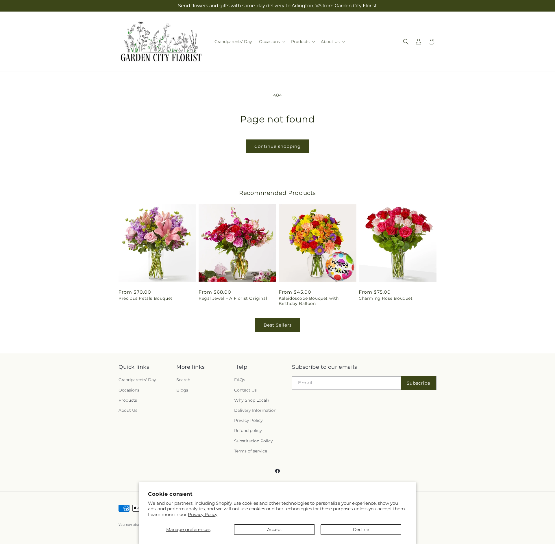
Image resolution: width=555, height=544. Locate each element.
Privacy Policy (202, 514)
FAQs (239, 379)
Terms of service (250, 451)
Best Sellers (278, 325)
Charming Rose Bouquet (386, 298)
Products (128, 400)
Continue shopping (277, 146)
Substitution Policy (253, 441)
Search (183, 379)
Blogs (182, 390)
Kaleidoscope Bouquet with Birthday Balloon (309, 301)
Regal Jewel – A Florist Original (233, 298)
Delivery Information (255, 410)
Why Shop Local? (251, 400)
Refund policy (248, 430)
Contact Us (245, 390)
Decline (361, 529)
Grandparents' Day (137, 379)
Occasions (129, 390)
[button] (272, 42)
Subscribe (418, 383)
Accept (274, 529)
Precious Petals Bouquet (146, 298)
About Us (128, 410)
